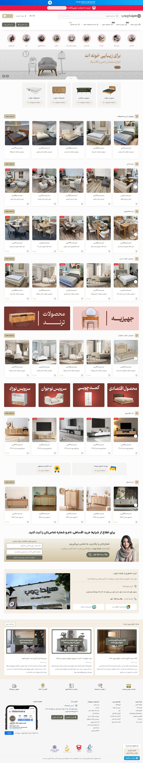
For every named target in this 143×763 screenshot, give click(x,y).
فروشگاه (118, 705)
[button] (131, 40)
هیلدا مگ (139, 708)
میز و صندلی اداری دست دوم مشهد (34, 658)
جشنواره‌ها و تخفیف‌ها (136, 713)
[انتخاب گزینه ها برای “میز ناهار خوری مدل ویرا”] (27, 251)
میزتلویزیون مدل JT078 (17, 448)
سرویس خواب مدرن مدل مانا (126, 294)
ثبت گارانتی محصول (45, 466)
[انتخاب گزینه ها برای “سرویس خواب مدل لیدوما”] (27, 375)
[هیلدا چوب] (131, 16)
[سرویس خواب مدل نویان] (126, 144)
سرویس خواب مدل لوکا (17, 152)
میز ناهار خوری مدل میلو (98, 247)
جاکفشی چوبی (95, 730)
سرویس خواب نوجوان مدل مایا (125, 371)
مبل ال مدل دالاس (98, 199)
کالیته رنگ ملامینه (115, 716)
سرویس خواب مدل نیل (71, 152)
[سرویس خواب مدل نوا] (99, 144)
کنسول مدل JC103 (17, 517)
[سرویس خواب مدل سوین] (44, 144)
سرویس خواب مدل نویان (126, 152)
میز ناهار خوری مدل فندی (126, 247)
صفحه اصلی (138, 705)
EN (34, 16)
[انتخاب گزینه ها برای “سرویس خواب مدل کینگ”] (54, 375)
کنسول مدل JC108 (44, 517)
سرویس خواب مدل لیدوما (17, 371)
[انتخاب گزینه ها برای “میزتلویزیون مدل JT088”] (136, 453)
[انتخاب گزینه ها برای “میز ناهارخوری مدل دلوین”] (82, 251)
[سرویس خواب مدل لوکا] (17, 144)
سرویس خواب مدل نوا (99, 152)
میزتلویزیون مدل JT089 (98, 448)
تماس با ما (139, 722)
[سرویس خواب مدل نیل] (71, 144)
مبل (119, 710)
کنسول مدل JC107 (71, 517)
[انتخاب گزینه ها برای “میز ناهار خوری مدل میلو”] (109, 251)
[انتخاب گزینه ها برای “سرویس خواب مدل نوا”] (27, 298)
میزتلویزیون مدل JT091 (44, 448)
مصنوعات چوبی (58, 98)
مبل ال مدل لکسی (71, 199)
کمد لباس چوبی (95, 722)
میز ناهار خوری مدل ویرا (17, 247)
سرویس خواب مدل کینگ (44, 371)
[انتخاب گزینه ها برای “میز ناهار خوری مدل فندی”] (136, 251)
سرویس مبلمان (84, 98)
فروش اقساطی (116, 713)
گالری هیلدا (139, 710)
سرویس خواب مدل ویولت (99, 294)
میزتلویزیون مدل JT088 (125, 448)
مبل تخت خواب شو (94, 710)
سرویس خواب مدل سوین (44, 152)
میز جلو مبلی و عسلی (93, 725)
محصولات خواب (33, 98)
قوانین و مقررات (137, 716)
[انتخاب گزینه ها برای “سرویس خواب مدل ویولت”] (109, 298)
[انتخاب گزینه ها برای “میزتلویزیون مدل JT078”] (27, 453)
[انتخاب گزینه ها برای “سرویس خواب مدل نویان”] (82, 298)
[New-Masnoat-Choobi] (71, 64)
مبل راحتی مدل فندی (44, 199)
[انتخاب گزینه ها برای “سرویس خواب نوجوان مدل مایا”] (136, 375)
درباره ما (140, 719)
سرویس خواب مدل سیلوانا (44, 294)
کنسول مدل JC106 (98, 517)
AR (30, 16)
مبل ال (97, 708)
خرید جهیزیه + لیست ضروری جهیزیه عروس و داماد (74, 658)
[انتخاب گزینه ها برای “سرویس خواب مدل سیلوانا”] (54, 298)
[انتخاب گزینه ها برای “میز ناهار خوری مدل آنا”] (54, 251)
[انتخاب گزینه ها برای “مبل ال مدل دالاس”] (109, 203)
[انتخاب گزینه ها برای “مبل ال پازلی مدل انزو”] (27, 203)
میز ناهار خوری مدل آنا (44, 247)
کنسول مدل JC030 (126, 517)
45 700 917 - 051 (116, 599)
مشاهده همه (9, 164)
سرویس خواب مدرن (93, 716)
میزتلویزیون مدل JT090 (71, 448)
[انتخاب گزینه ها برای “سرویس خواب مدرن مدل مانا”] (136, 298)
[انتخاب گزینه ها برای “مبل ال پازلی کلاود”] (136, 203)
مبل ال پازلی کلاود (125, 199)
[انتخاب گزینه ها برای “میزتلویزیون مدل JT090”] (82, 453)
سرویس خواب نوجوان (93, 719)
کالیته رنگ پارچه (116, 722)
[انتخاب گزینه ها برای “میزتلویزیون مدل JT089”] (109, 453)
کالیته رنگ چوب (116, 719)
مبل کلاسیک (96, 713)
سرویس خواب (109, 98)
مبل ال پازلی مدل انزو (17, 199)
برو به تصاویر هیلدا (101, 466)
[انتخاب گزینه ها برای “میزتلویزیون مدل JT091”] (54, 453)
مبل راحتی (96, 705)
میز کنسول (96, 728)
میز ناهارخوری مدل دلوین (71, 247)
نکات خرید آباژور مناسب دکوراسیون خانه (123, 658)
